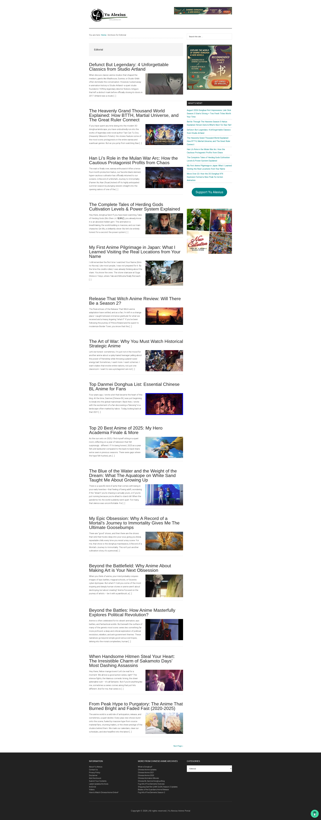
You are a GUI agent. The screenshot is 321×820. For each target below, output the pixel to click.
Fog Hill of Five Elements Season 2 (151, 792)
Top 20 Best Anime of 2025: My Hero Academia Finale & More (126, 430)
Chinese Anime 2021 (146, 773)
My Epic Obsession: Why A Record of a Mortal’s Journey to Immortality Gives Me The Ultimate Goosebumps (134, 523)
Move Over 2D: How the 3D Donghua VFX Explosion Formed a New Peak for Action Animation (205, 177)
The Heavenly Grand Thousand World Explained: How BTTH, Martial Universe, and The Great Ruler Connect (134, 115)
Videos (92, 790)
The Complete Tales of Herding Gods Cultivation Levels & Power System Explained (134, 207)
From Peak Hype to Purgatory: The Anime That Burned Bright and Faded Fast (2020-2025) (136, 706)
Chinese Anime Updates (147, 770)
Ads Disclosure (95, 778)
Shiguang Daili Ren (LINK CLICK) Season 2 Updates (158, 787)
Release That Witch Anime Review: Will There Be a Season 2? (135, 301)
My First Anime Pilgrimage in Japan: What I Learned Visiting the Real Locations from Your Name (134, 252)
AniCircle (92, 787)
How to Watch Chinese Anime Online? (103, 792)
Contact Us (93, 770)
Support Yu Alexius (209, 192)
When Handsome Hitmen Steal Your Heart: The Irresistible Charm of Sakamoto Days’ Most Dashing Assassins (132, 661)
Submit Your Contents (97, 781)
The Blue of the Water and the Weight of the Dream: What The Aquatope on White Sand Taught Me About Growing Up (133, 475)
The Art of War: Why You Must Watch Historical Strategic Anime (136, 343)
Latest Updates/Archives (98, 784)
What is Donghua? (145, 767)
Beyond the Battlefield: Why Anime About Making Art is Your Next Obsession (130, 568)
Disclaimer (93, 775)
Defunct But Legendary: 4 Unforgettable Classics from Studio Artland (129, 67)
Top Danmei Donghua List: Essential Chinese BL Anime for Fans (134, 386)
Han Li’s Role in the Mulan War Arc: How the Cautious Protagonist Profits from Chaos (133, 160)
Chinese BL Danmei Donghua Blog (151, 781)
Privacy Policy (94, 773)
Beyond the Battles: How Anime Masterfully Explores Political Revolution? (132, 612)
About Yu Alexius (95, 767)
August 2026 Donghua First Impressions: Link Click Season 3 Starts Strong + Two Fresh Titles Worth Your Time (209, 113)
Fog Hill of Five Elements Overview (151, 784)
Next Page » (178, 746)
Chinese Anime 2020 (146, 775)
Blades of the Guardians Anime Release (153, 790)
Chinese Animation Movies (148, 778)
